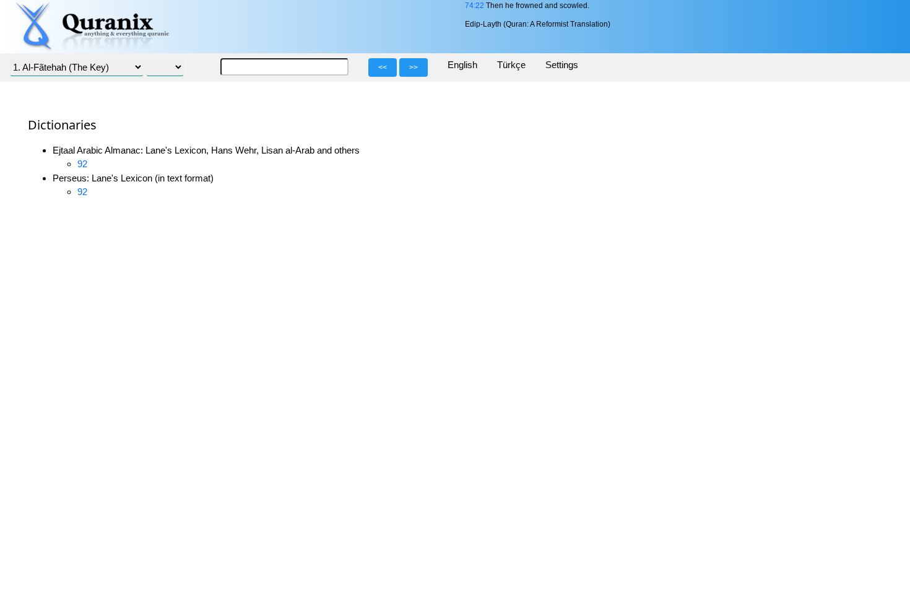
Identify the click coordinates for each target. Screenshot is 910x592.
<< (382, 67)
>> (413, 67)
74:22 (474, 5)
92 (82, 164)
